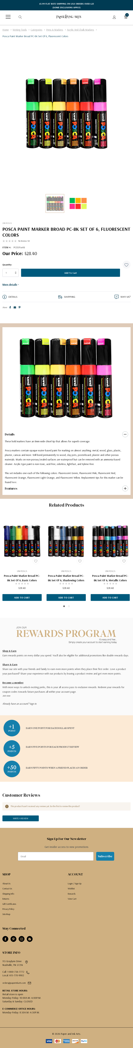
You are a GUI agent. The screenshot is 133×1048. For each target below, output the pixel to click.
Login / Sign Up (74, 883)
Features (11, 488)
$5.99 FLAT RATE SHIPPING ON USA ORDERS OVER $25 (66, 5)
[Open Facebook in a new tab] (5, 939)
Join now (6, 695)
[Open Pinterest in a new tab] (13, 939)
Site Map (6, 914)
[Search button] (20, 17)
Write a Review (20, 818)
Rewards (71, 893)
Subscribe (105, 856)
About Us (6, 883)
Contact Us (7, 888)
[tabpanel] (65, 377)
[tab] (64, 421)
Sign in (33, 703)
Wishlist (71, 888)
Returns (5, 898)
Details (10, 434)
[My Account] (114, 17)
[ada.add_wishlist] (36, 561)
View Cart (72, 898)
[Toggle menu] (8, 16)
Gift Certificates (9, 903)
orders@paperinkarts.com (14, 982)
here (14, 482)
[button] (126, 265)
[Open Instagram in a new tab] (21, 939)
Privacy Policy (8, 908)
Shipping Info (8, 893)
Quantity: (7, 264)
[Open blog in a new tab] (29, 939)
